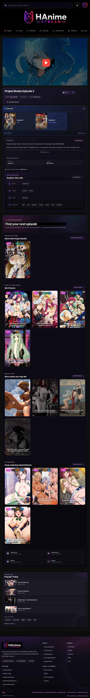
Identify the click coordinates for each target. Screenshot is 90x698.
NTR (35, 619)
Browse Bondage (78, 376)
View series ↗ (82, 133)
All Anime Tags (77, 177)
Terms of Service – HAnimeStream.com (77, 695)
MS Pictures (24, 169)
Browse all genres (10, 623)
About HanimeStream (9, 681)
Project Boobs (26, 183)
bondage (41, 204)
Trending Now (48, 654)
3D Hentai (7, 619)
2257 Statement (49, 677)
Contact (46, 681)
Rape (53, 204)
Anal (28, 204)
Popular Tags (7, 673)
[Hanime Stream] (84, 5)
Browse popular (78, 464)
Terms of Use (48, 670)
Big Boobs (34, 204)
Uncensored (59, 204)
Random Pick (48, 661)
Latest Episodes (49, 647)
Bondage (24, 190)
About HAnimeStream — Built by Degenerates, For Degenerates (49, 692)
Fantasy (29, 619)
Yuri (69, 661)
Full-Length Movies (50, 658)
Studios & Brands (8, 677)
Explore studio (79, 287)
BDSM (23, 619)
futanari (47, 204)
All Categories (7, 670)
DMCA (46, 673)
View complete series (77, 238)
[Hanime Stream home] (12, 645)
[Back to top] (85, 693)
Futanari (31, 190)
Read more (44, 152)
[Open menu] (77, 5)
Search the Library (9, 684)
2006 (23, 204)
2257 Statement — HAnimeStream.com (78, 692)
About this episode (14, 102)
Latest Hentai (48, 650)
